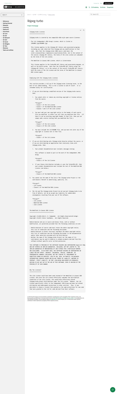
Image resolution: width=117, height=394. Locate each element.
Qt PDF (34, 14)
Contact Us (96, 3)
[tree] (12, 35)
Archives (102, 7)
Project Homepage (32, 26)
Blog (101, 3)
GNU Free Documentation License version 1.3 (65, 298)
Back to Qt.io (8, 3)
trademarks (53, 299)
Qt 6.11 (29, 14)
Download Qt (108, 3)
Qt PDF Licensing (42, 14)
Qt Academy (95, 7)
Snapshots (110, 7)
